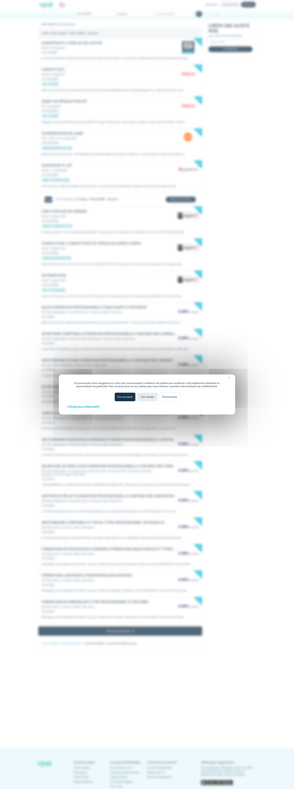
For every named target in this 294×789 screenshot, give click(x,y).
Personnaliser (169, 396)
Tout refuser (147, 396)
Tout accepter (125, 396)
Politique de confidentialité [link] (83, 406)
